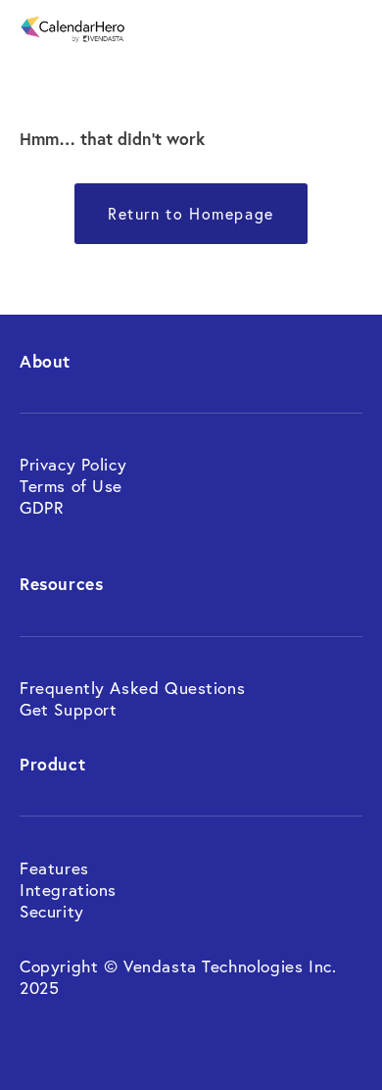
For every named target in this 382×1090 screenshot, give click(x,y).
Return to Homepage (191, 213)
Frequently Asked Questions (132, 687)
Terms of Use (71, 485)
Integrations (68, 889)
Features (57, 868)
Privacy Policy (76, 464)
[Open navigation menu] (350, 29)
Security (52, 911)
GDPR (42, 507)
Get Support (68, 709)
